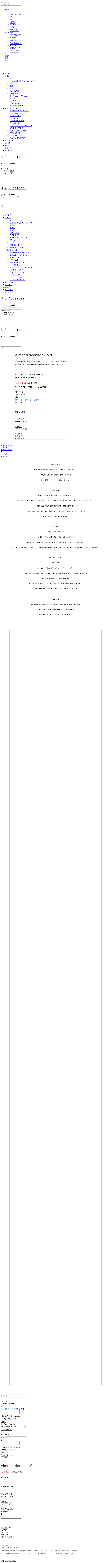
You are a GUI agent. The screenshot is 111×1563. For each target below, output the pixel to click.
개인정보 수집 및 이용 (9, 1408)
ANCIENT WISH (14, 40)
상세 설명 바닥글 (6, 450)
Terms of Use (4, 1543)
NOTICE (7, 58)
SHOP (7, 11)
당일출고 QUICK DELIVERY (17, 14)
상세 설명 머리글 (6, 445)
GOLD (11, 26)
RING (11, 19)
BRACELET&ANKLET (15, 24)
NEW (11, 16)
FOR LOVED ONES (15, 47)
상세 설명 (4, 447)
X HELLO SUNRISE (15, 36)
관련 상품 (4, 456)
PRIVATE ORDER (14, 31)
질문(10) (4, 454)
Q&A (6, 57)
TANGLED (12, 39)
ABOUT (7, 55)
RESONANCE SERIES (15, 34)
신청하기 (4, 1530)
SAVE (4, 1421)
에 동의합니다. (14, 1408)
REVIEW (7, 60)
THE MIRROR (13, 42)
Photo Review (9, 1424)
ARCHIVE (7, 53)
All (10, 13)
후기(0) (3, 452)
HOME (7, 10)
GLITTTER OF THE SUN (16, 44)
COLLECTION (9, 32)
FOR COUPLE (13, 29)
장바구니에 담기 (6, 1504)
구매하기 (4, 1458)
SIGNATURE (13, 37)
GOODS (12, 27)
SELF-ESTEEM (13, 45)
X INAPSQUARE (14, 50)
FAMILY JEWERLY (14, 52)
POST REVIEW (7, 1429)
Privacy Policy (4, 1545)
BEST (11, 18)
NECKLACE (13, 21)
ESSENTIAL (13, 49)
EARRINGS (12, 23)
